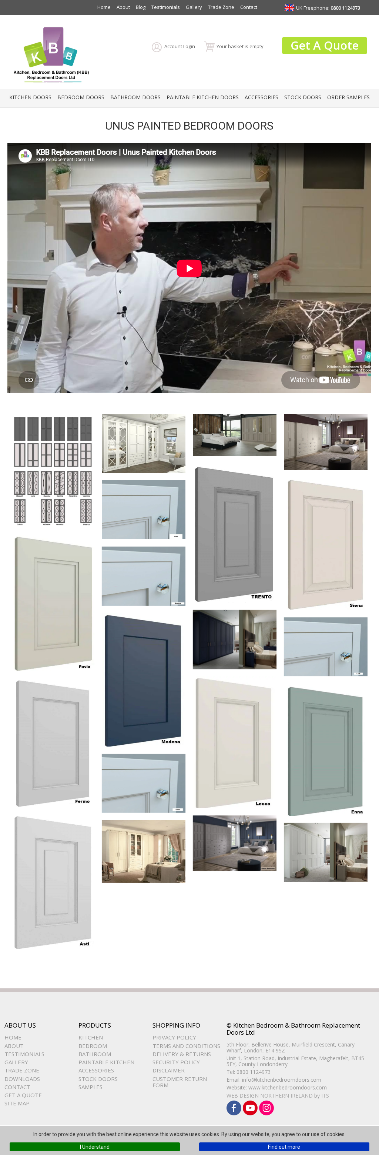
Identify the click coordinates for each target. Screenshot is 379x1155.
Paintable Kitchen (106, 1062)
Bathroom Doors (135, 97)
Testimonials (165, 7)
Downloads (22, 1078)
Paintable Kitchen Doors (203, 97)
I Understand (95, 1147)
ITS (325, 1095)
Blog (140, 7)
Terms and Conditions (186, 1045)
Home (104, 7)
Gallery (194, 7)
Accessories (261, 97)
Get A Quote (325, 45)
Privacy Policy (174, 1037)
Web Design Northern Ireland (270, 1095)
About (123, 7)
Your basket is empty (240, 46)
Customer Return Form (179, 1082)
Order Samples (348, 97)
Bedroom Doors (80, 97)
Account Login (179, 46)
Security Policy (176, 1062)
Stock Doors (302, 97)
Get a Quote (23, 1095)
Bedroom (92, 1045)
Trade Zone (221, 7)
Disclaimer (168, 1070)
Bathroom (94, 1054)
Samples (90, 1087)
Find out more (284, 1147)
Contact (248, 7)
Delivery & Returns (181, 1054)
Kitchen (90, 1037)
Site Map (17, 1103)
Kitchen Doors (30, 97)
